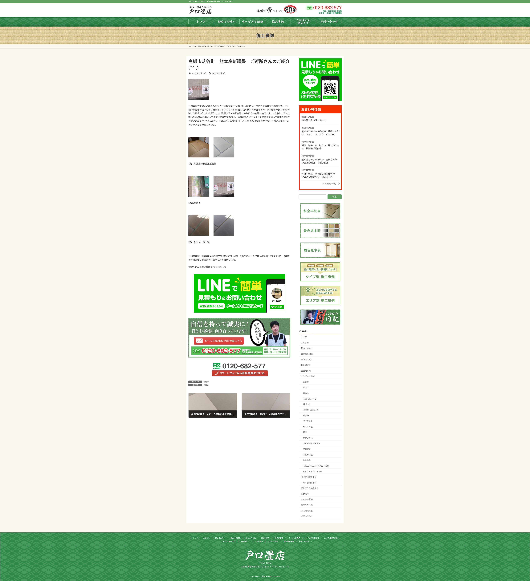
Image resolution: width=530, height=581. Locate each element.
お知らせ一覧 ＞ (331, 183)
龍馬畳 (306, 415)
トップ (304, 337)
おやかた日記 (307, 505)
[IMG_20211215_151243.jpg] (224, 234)
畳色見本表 (306, 371)
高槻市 (206, 382)
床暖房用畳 (308, 454)
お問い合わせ (307, 516)
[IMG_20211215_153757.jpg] (224, 156)
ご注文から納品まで (309, 488)
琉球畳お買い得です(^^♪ (314, 120)
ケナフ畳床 (308, 438)
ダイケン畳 (308, 421)
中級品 (206, 385)
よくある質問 (307, 499)
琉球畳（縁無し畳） (311, 410)
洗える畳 (307, 460)
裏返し (306, 393)
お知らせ (305, 343)
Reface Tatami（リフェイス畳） (317, 466)
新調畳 (306, 382)
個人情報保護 (307, 510)
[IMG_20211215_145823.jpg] (198, 234)
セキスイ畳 (308, 426)
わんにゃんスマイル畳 (312, 471)
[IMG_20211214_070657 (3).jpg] (198, 98)
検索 (334, 196)
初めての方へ (307, 348)
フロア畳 (307, 449)
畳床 (305, 432)
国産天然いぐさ (309, 398)
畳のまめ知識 (307, 354)
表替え (306, 387)
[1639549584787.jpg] (198, 156)
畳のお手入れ (307, 359)
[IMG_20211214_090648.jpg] (198, 195)
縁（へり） (308, 404)
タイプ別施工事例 (308, 477)
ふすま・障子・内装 (311, 443)
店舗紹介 (305, 494)
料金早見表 (306, 365)
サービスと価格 (308, 376)
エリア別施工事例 (308, 482)
